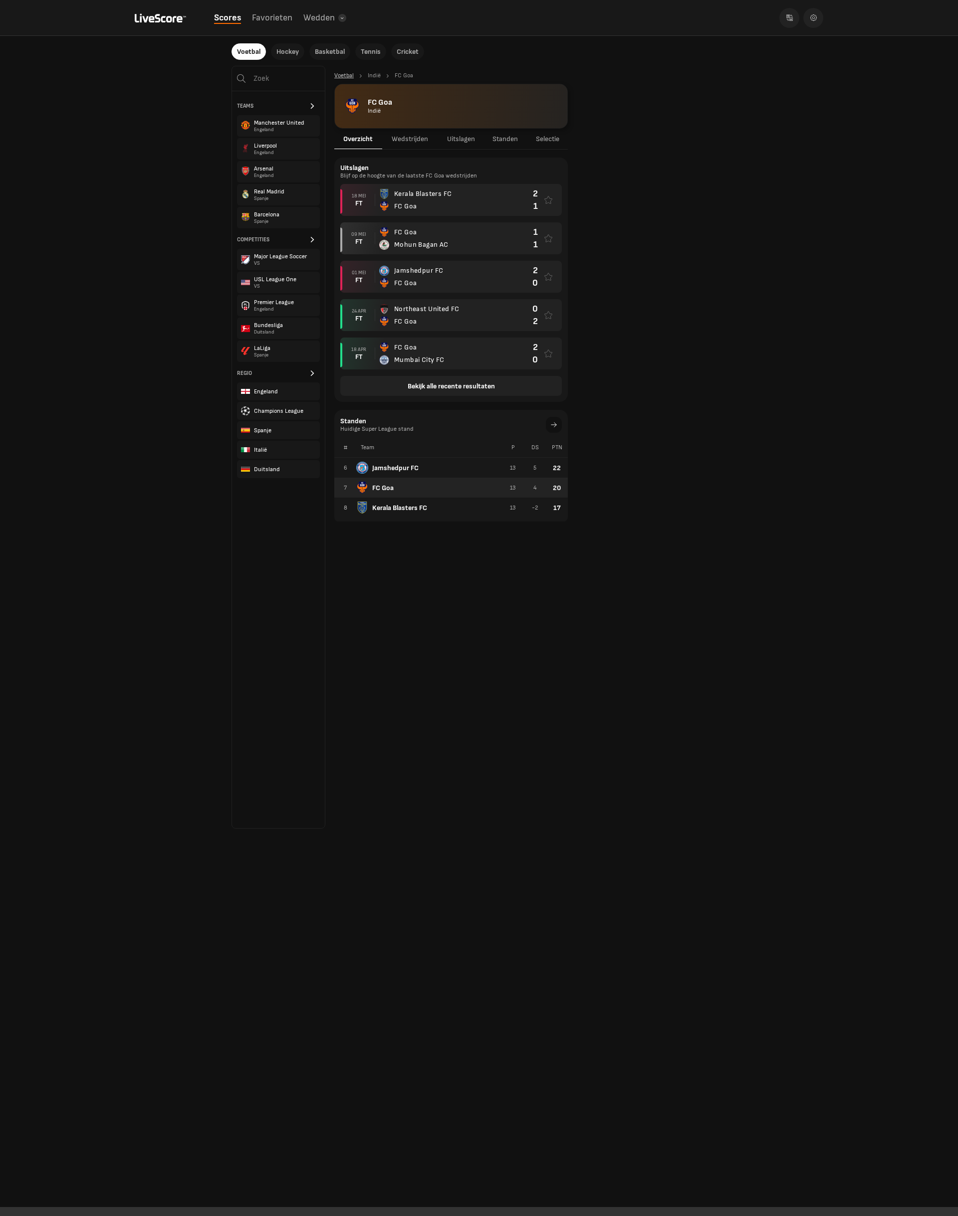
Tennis (371, 51)
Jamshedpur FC (395, 468)
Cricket (408, 51)
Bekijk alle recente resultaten (451, 386)
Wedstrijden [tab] (410, 139)
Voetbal (248, 51)
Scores (227, 17)
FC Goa (383, 488)
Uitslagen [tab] (461, 139)
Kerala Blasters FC (399, 508)
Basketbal (330, 51)
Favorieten (272, 17)
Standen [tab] (505, 139)
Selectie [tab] (547, 139)
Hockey (287, 51)
